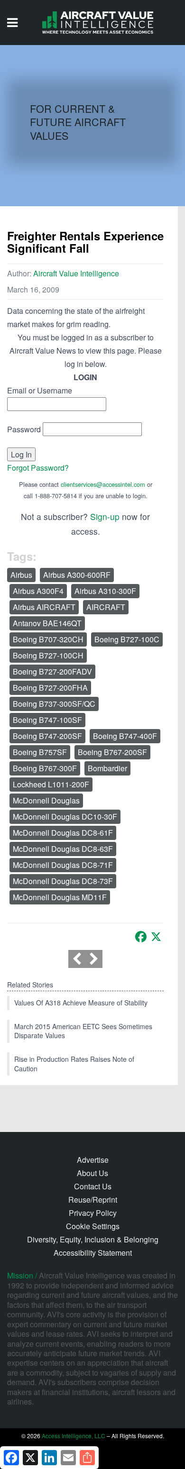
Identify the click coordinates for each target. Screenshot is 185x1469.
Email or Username (39, 390)
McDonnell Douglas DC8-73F (63, 881)
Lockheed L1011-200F (51, 784)
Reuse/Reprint (92, 1199)
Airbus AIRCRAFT (44, 607)
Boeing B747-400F (125, 735)
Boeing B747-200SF (47, 735)
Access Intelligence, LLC (73, 1436)
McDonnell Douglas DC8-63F (63, 848)
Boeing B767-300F (45, 768)
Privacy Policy (93, 1212)
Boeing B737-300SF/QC (54, 703)
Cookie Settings (93, 1226)
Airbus (21, 574)
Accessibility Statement (93, 1252)
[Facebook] (140, 936)
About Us (92, 1173)
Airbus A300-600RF (77, 574)
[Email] (68, 1457)
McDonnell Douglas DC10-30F (65, 816)
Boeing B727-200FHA (50, 687)
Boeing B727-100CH (48, 655)
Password (24, 429)
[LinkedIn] (49, 1457)
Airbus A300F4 (38, 590)
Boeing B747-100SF (47, 719)
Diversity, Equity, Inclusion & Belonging (92, 1239)
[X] (156, 936)
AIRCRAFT (105, 607)
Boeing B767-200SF (112, 752)
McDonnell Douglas (46, 800)
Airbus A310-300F (105, 590)
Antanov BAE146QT (47, 623)
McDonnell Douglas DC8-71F (63, 864)
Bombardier (107, 768)
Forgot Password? (38, 467)
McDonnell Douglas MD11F (60, 897)
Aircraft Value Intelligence (76, 273)
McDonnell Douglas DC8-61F (63, 832)
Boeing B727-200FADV (52, 671)
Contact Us (92, 1186)
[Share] (87, 1457)
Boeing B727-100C (126, 639)
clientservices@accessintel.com (103, 484)
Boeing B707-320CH (48, 639)
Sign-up (105, 516)
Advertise (93, 1159)
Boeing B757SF (40, 752)
